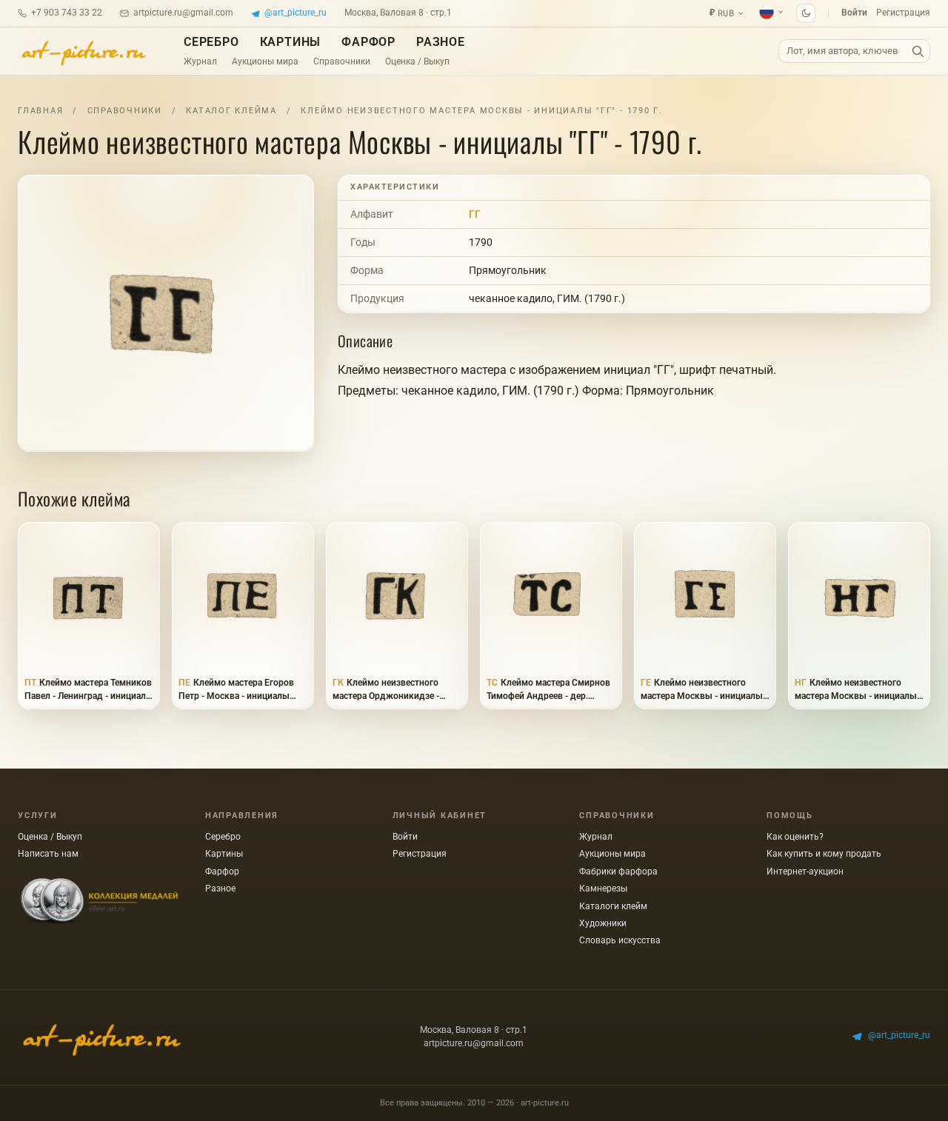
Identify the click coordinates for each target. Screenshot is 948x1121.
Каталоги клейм (613, 906)
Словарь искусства (620, 940)
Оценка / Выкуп (417, 61)
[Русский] (771, 12)
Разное (440, 42)
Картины (290, 42)
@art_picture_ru (295, 12)
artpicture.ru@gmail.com (183, 12)
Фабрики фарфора (618, 871)
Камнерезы (603, 888)
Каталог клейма (231, 111)
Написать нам (48, 854)
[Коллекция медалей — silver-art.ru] (99, 901)
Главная (40, 111)
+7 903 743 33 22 (66, 12)
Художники (603, 923)
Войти (854, 12)
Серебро (211, 42)
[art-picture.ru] (83, 51)
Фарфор (368, 42)
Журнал (200, 61)
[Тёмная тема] (805, 13)
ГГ (475, 214)
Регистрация (903, 12)
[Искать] (917, 51)
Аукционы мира (265, 61)
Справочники (341, 61)
